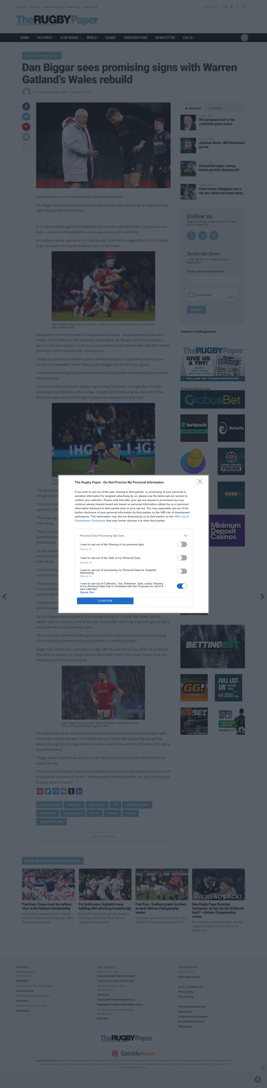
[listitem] (133, 536)
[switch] (182, 544)
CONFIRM (105, 600)
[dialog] (133, 544)
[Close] (201, 482)
